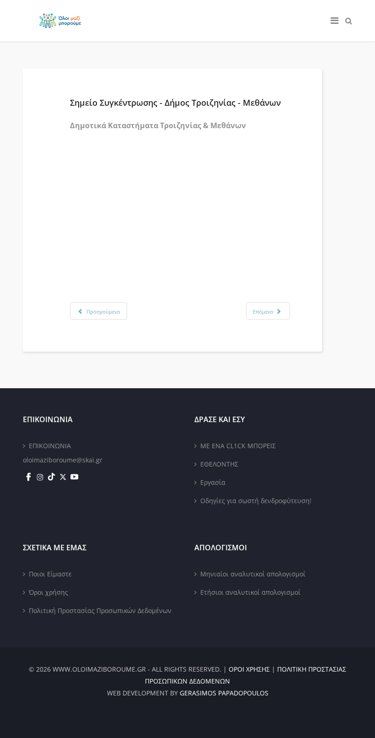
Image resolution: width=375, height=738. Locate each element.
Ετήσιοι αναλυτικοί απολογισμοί (250, 592)
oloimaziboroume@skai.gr (62, 460)
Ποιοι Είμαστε (50, 574)
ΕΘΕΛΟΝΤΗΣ (219, 464)
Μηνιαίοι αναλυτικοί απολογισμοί (252, 574)
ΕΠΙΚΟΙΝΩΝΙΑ (50, 445)
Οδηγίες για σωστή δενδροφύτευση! (255, 500)
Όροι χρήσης (48, 592)
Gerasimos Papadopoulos (224, 693)
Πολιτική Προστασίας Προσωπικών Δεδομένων (100, 610)
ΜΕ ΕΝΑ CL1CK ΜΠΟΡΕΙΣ (238, 445)
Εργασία (212, 482)
